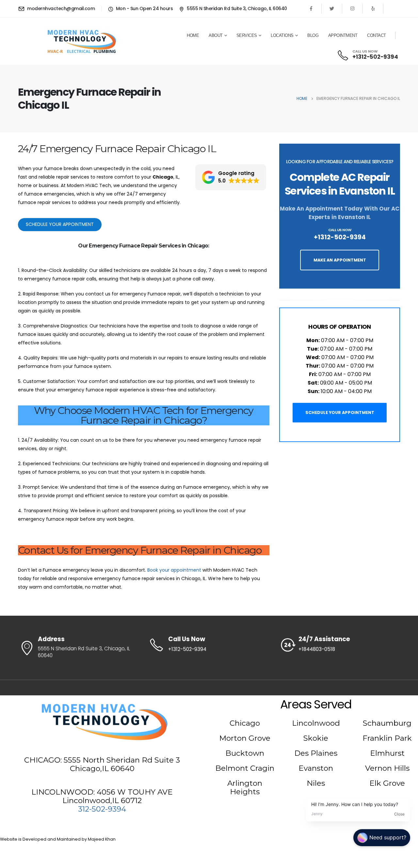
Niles (316, 783)
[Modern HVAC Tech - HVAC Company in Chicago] (81, 41)
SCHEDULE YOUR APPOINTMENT (339, 412)
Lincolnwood (316, 723)
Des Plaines (315, 753)
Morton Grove (244, 738)
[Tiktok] (393, 8)
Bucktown (244, 753)
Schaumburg (387, 723)
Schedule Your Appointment (60, 224)
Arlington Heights (244, 787)
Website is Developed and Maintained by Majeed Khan (58, 839)
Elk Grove (387, 783)
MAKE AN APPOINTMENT (340, 260)
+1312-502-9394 (340, 237)
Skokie (315, 738)
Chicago (245, 723)
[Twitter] (332, 8)
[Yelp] (373, 8)
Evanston (315, 768)
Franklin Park (387, 738)
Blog (312, 35)
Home (193, 35)
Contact (376, 35)
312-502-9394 (102, 809)
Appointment (343, 35)
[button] (230, 177)
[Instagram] (352, 8)
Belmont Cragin (244, 768)
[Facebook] (311, 8)
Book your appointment (174, 570)
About (216, 35)
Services (246, 35)
